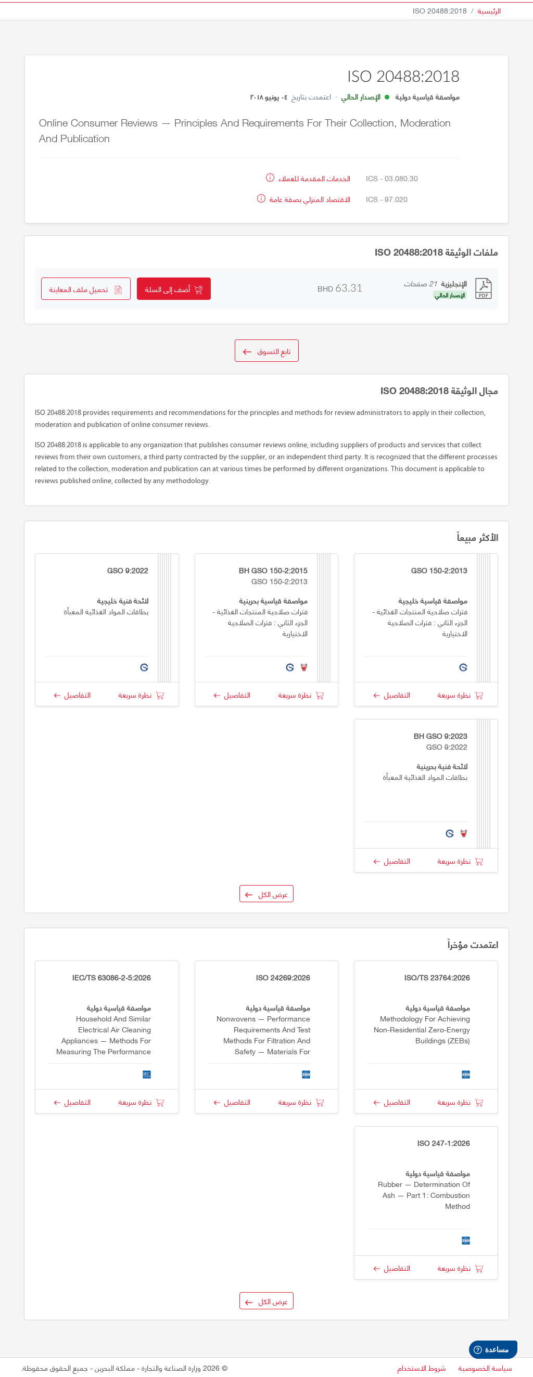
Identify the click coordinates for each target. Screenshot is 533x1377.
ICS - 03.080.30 (392, 177)
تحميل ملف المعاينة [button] (81, 288)
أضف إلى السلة (169, 288)
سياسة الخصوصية (485, 1367)
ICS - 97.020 (387, 198)
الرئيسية (489, 10)
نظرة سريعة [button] (456, 694)
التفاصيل (395, 694)
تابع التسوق (270, 350)
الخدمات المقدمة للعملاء (313, 177)
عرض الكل (270, 893)
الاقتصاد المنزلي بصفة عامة (309, 198)
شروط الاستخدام (422, 1367)
